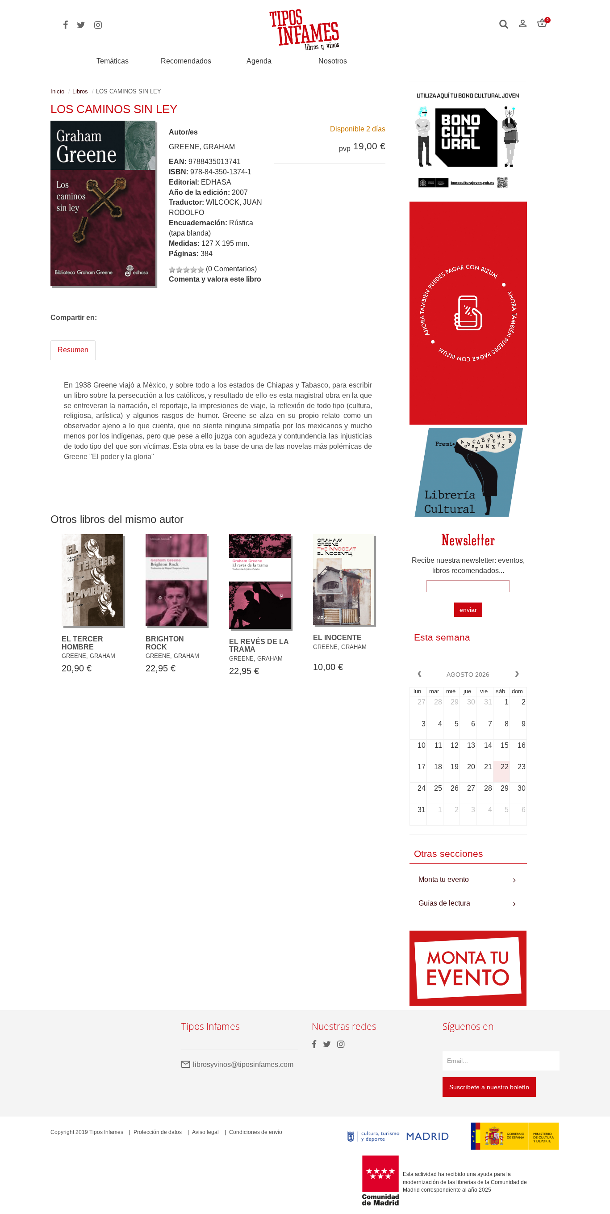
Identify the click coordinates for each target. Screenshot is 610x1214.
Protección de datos (158, 1132)
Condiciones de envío (255, 1132)
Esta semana (442, 637)
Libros (80, 91)
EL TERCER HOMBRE (82, 643)
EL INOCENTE (337, 637)
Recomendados (186, 61)
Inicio (57, 91)
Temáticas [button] (112, 61)
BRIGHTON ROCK (165, 643)
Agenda (259, 61)
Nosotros (332, 61)
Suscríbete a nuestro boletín (489, 1087)
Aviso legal (205, 1132)
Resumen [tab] (73, 350)
